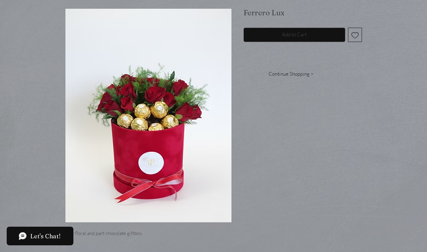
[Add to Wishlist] (355, 35)
